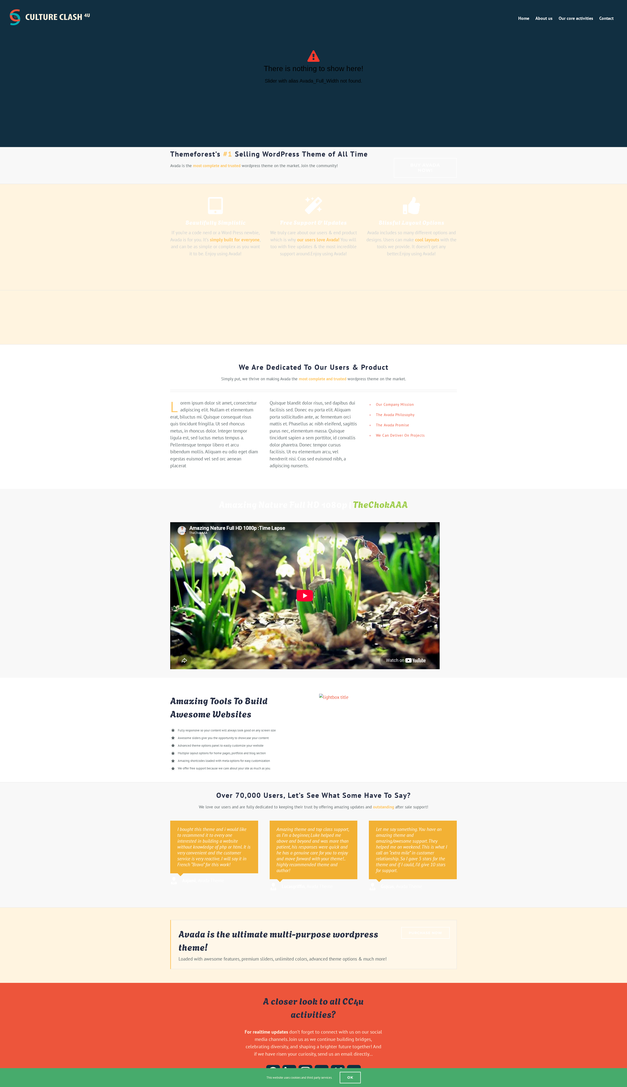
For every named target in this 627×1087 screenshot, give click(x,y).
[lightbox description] (334, 697)
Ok (350, 1077)
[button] (413, 404)
